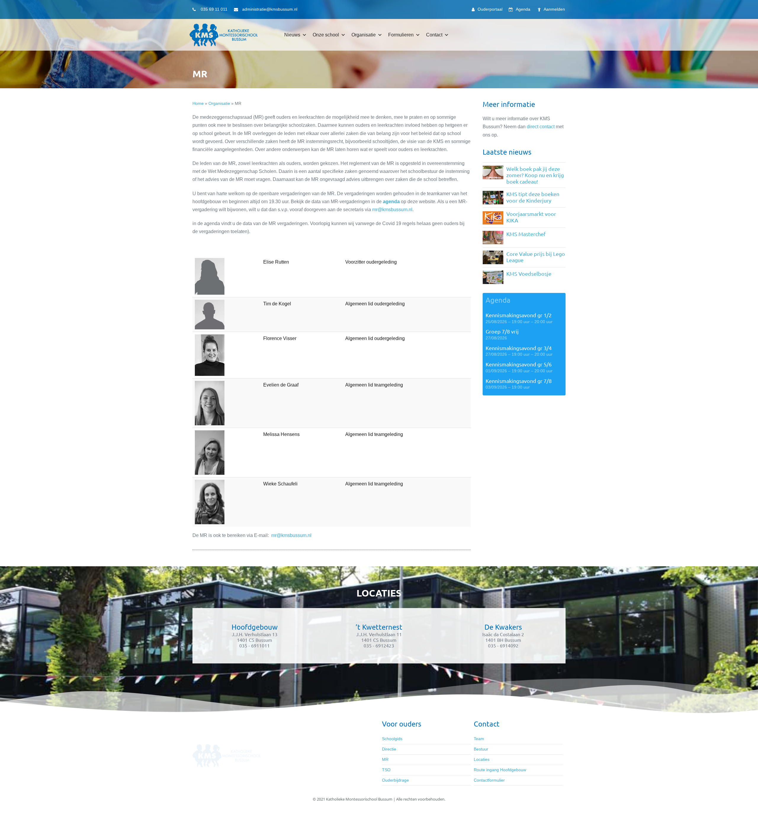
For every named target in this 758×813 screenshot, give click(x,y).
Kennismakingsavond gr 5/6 (519, 364)
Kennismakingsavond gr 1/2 (519, 315)
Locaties (481, 759)
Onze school (326, 34)
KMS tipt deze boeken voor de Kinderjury (532, 197)
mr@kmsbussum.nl (392, 209)
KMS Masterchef (526, 234)
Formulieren (401, 34)
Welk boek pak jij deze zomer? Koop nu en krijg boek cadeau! (535, 175)
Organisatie (363, 34)
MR (385, 759)
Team (479, 738)
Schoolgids (392, 738)
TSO (386, 769)
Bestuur (481, 749)
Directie (389, 749)
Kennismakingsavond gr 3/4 (519, 348)
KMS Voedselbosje (528, 273)
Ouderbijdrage (395, 780)
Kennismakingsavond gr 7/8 (519, 381)
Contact (434, 34)
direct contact (541, 126)
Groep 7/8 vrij (502, 331)
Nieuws (292, 34)
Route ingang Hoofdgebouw (500, 769)
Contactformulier (489, 780)
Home (198, 103)
